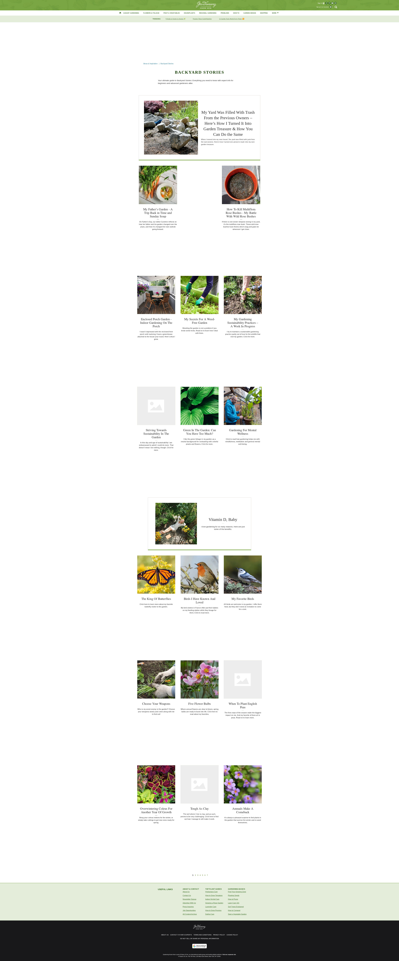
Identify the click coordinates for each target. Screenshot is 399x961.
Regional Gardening (208, 13)
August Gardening (131, 13)
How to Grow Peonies (213, 910)
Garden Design (249, 13)
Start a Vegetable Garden (237, 914)
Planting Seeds (233, 895)
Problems (225, 13)
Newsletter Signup (189, 899)
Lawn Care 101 (233, 903)
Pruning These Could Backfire (202, 19)
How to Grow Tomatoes (213, 895)
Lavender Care (210, 907)
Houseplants (189, 13)
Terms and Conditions (202, 935)
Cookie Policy (232, 935)
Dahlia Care (209, 914)
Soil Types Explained (236, 907)
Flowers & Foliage (151, 13)
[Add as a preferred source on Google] (199, 946)
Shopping (264, 13)
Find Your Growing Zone (237, 892)
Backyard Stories (167, 64)
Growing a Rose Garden (214, 903)
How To (236, 13)
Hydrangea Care (211, 892)
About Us (186, 892)
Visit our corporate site (229, 954)
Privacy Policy (219, 935)
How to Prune (233, 899)
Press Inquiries (188, 907)
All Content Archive (190, 914)
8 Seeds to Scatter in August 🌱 (175, 19)
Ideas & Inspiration (150, 64)
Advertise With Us (189, 903)
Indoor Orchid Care (212, 899)
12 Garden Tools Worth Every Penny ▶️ (231, 19)
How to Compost (234, 910)
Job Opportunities (189, 910)
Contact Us (187, 895)
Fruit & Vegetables (171, 13)
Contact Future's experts (181, 935)
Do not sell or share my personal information (199, 938)
